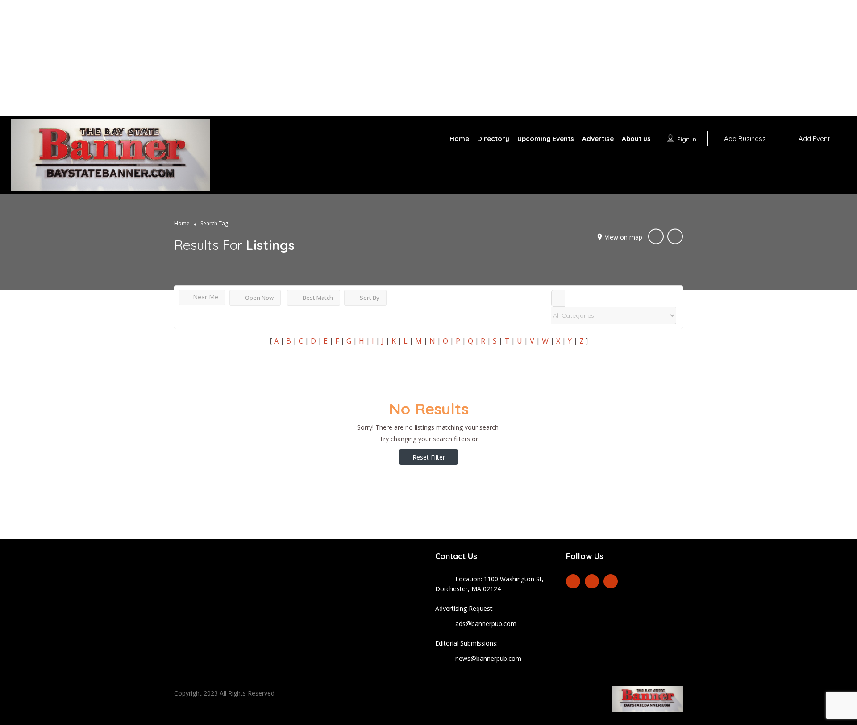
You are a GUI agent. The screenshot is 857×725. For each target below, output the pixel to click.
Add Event (813, 138)
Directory (493, 138)
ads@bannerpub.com (485, 623)
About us (636, 138)
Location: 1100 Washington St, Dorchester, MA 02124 (489, 584)
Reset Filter (428, 457)
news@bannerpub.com (488, 658)
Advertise (598, 138)
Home (459, 138)
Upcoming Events (545, 138)
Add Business (744, 138)
